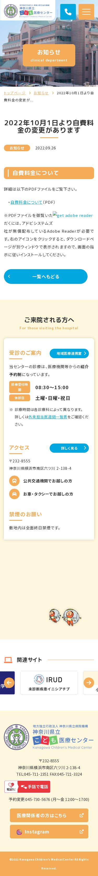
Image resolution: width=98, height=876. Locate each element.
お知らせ (41, 92)
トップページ (15, 92)
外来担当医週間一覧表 (47, 416)
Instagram (37, 831)
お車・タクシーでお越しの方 (48, 494)
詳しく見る (69, 448)
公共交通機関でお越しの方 (47, 480)
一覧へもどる (45, 276)
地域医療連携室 (69, 353)
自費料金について (26, 202)
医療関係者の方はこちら (42, 815)
